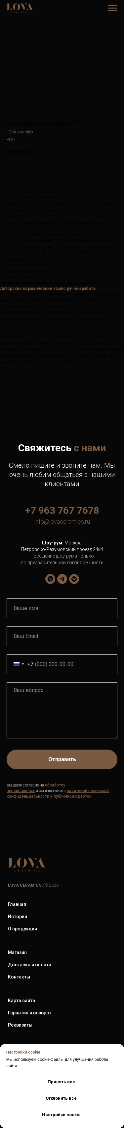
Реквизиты (20, 1025)
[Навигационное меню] (112, 8)
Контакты (19, 976)
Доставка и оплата (29, 964)
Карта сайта (21, 1000)
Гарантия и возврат (29, 1012)
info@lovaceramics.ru (62, 521)
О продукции (22, 928)
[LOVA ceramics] (50, 579)
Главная (17, 904)
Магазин (17, 952)
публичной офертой (73, 796)
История (17, 916)
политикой (77, 790)
